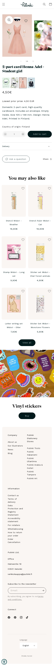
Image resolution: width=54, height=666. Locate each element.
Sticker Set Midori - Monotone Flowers (40, 325)
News (10, 449)
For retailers (14, 525)
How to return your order (15, 534)
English (26, 646)
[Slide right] (33, 61)
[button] (4, 4)
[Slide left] (21, 61)
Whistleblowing (15, 529)
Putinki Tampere (31, 473)
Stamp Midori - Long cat (13, 274)
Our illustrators (15, 446)
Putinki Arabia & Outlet (35, 466)
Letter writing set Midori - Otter (14, 325)
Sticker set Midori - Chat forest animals (40, 274)
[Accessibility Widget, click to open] (4, 662)
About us (12, 442)
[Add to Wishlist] (26, 20)
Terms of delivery (12, 500)
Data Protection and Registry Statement (15, 510)
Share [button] (46, 159)
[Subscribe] (43, 590)
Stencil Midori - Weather (14, 223)
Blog (10, 453)
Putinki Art (32, 478)
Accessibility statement (14, 519)
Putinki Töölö (33, 448)
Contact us (13, 495)
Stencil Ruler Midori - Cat (40, 223)
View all (27, 342)
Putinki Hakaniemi (32, 453)
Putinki (29, 656)
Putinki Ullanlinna (32, 459)
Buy (27, 415)
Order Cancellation (14, 540)
